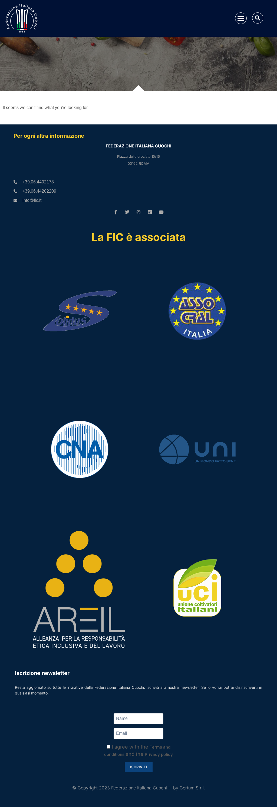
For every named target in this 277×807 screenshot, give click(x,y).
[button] (241, 18)
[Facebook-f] (115, 212)
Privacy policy (159, 754)
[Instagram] (138, 212)
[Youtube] (161, 212)
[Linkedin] (150, 212)
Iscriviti (138, 767)
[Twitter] (127, 212)
